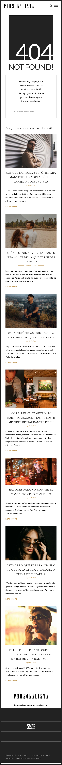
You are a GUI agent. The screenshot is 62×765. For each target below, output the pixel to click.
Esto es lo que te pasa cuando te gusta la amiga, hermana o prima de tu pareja (31, 570)
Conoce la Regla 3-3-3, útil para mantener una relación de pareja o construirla (31, 177)
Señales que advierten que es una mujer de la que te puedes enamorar (31, 257)
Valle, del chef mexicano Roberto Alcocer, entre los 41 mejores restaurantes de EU (31, 418)
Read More (11, 206)
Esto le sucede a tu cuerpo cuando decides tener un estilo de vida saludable (31, 655)
